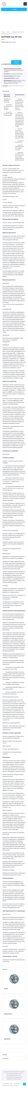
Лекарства (5, 1058)
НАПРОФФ (5, 85)
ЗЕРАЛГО (7, 1039)
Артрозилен (8, 1014)
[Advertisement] (14, 20)
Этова (6, 988)
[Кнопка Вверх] (24, 1084)
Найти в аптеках (16, 62)
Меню (15, 9)
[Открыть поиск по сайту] (25, 4)
